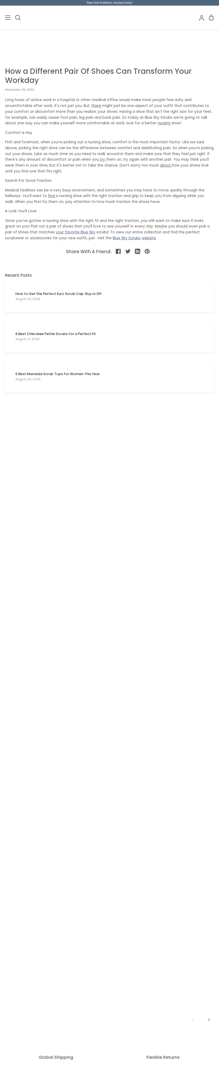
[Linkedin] (138, 252)
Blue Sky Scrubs (126, 238)
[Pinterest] (147, 252)
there (96, 105)
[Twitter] (128, 252)
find (52, 195)
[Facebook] (119, 252)
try (103, 159)
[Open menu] (5, 18)
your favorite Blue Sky (75, 232)
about (166, 165)
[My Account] (199, 18)
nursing (164, 123)
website (149, 238)
